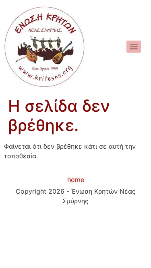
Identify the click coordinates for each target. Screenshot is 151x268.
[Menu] (133, 47)
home (75, 180)
